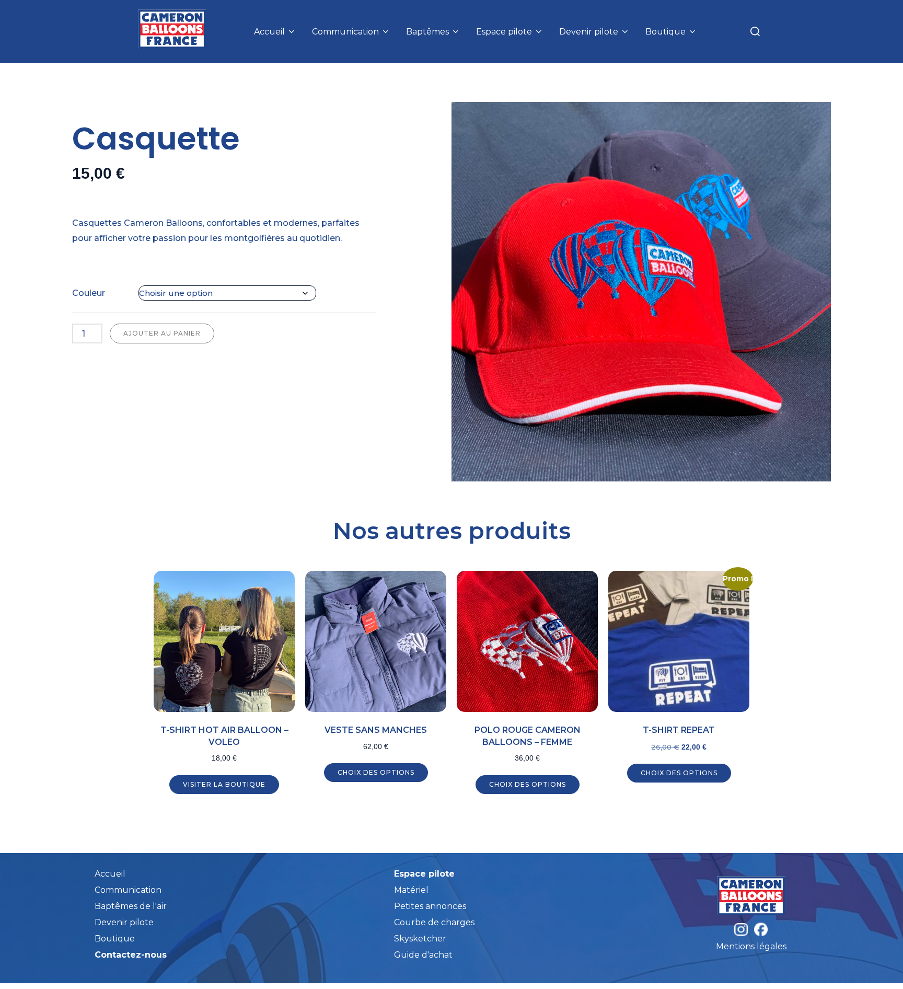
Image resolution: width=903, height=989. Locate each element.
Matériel (411, 890)
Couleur (88, 293)
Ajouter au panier (162, 333)
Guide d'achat (423, 955)
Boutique (665, 32)
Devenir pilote (588, 32)
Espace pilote (504, 32)
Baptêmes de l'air (131, 906)
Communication (345, 32)
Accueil (269, 32)
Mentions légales (751, 946)
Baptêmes (427, 32)
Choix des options (376, 772)
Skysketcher (420, 939)
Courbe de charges (434, 922)
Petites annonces (430, 906)
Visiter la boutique (224, 784)
